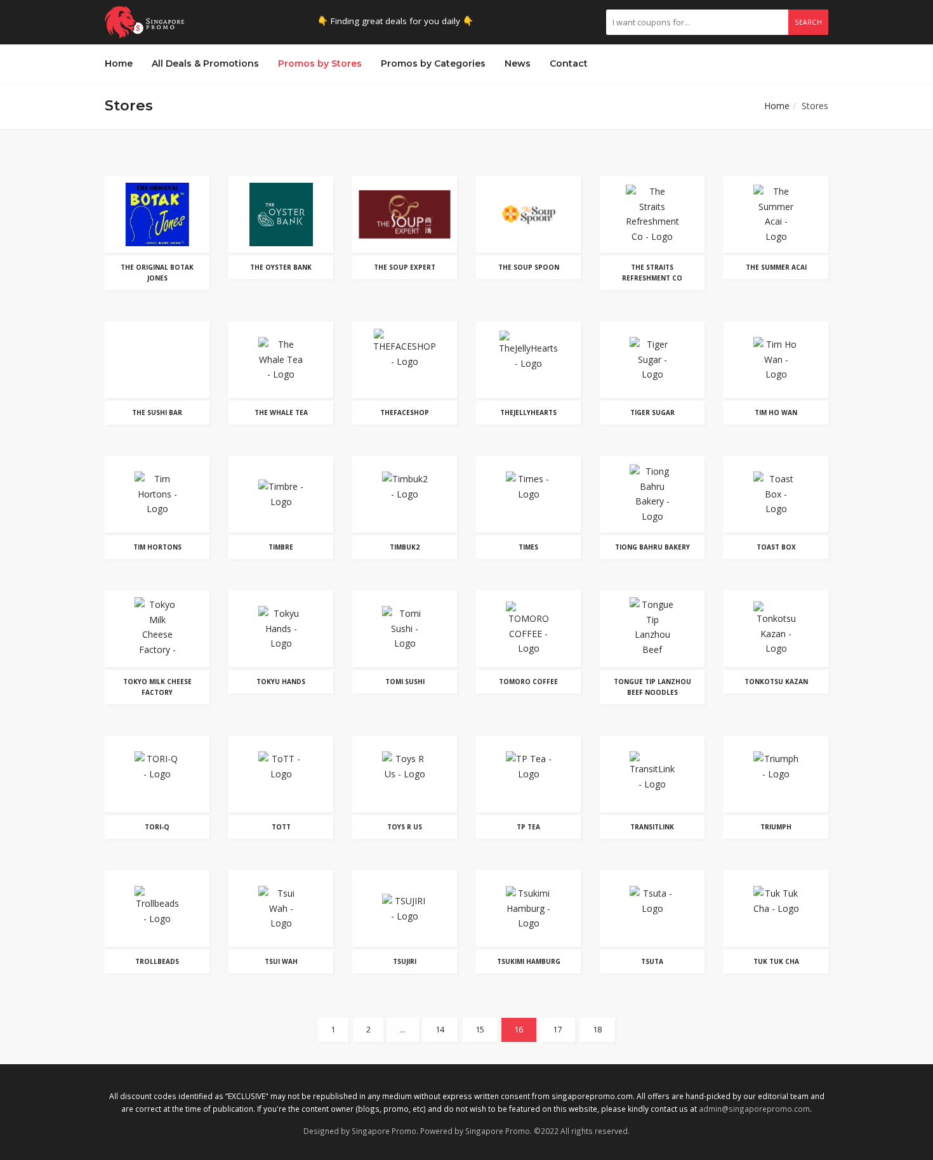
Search (808, 22)
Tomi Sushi (405, 681)
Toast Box (776, 547)
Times (528, 547)
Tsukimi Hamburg (528, 961)
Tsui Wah (281, 961)
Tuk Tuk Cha (776, 961)
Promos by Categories (433, 63)
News (518, 63)
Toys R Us (404, 826)
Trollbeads (157, 961)
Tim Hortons (157, 547)
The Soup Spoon (528, 267)
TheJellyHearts (528, 412)
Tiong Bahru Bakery (652, 547)
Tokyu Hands (280, 681)
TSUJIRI (404, 961)
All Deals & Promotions (205, 63)
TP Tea (528, 826)
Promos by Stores (320, 63)
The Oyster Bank (281, 267)
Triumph (775, 826)
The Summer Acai (776, 267)
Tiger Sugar (652, 412)
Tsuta (652, 961)
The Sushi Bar (157, 412)
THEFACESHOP (404, 412)
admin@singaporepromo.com (754, 1109)
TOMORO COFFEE (528, 681)
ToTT (281, 826)
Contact (569, 63)
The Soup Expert (404, 267)
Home (119, 63)
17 (557, 1029)
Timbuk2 (405, 547)
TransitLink (652, 826)
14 (440, 1029)
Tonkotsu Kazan (776, 681)
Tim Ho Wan (776, 412)
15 (480, 1029)
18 (597, 1029)
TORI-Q (157, 826)
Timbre (280, 547)
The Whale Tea (281, 412)
